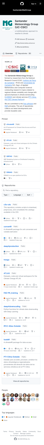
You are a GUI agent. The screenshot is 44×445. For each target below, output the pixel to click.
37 (34, 348)
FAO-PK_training (11, 293)
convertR (8, 226)
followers (21, 39)
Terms (5, 431)
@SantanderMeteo (23, 47)
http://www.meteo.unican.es (26, 43)
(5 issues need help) (10, 351)
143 (22, 132)
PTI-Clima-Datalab (12, 357)
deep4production (11, 246)
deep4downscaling (12, 306)
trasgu (6, 260)
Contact (15, 433)
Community (32, 431)
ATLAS (7, 273)
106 (22, 148)
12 (21, 164)
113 (28, 148)
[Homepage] (22, 3)
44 (29, 132)
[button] (40, 53)
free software (28, 104)
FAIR (6, 106)
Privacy (11, 431)
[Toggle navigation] (3, 3)
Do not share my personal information (22, 435)
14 (15, 164)
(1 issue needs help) (10, 287)
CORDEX (8, 97)
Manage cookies (25, 433)
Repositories (24, 53)
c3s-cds (7, 204)
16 (35, 318)
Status (25, 431)
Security (18, 431)
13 (12, 348)
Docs (39, 431)
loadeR (7, 339)
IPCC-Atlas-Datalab (12, 326)
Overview (9, 53)
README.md (8, 62)
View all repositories (21, 381)
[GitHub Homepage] (15, 439)
